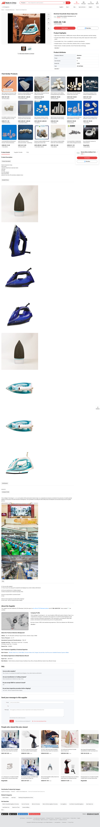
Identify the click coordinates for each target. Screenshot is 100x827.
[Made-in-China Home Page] (8, 2)
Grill (33, 652)
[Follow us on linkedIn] (98, 814)
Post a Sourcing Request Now (39, 721)
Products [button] (23, 2)
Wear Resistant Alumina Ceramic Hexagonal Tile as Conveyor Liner (41, 117)
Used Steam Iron (5, 807)
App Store (5, 814)
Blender (10, 652)
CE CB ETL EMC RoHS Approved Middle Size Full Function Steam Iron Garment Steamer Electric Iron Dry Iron (9, 751)
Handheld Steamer (57, 652)
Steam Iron (15, 652)
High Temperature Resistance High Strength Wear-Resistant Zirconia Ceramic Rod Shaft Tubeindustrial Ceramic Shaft (9, 93)
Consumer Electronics (10, 9)
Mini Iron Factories (36, 804)
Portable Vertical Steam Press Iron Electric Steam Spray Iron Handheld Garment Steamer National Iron (70, 778)
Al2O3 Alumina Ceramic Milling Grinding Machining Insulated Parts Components (58, 93)
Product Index (73, 818)
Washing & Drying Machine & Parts (26, 797)
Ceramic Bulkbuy (25, 807)
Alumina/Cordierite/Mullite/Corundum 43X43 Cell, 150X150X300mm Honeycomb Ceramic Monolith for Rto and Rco (25, 93)
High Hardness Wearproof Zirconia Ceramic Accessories (41, 93)
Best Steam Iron (89, 804)
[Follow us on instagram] (92, 814)
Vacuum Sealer (28, 652)
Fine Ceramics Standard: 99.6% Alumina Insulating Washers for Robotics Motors (89, 93)
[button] (64, 2)
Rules (98, 7)
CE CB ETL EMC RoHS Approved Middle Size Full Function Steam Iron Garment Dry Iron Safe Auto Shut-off (50, 751)
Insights (78, 818)
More (2, 809)
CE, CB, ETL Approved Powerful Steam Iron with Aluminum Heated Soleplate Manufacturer (29, 751)
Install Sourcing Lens (35, 814)
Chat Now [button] (88, 28)
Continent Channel (65, 818)
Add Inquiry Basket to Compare (26, 53)
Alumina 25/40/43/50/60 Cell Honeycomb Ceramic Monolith (24, 117)
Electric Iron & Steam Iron (21, 9)
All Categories (6, 7)
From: (7, 702)
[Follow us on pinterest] (96, 814)
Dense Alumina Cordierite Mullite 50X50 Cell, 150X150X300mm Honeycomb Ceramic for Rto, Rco (58, 142)
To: (8, 706)
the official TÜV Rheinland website (41, 608)
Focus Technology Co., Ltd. (41, 822)
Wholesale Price (58, 818)
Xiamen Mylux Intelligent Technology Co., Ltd (66, 16)
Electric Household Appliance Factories (10, 804)
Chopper (36, 652)
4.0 (82, 154)
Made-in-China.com (44, 819)
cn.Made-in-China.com (63, 819)
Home (2, 9)
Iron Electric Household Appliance (76, 804)
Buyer (67, 7)
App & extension (82, 7)
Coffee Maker (21, 652)
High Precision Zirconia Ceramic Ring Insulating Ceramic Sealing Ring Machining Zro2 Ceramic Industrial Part (57, 117)
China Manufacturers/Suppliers (39, 818)
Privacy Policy (70, 822)
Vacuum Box (41, 652)
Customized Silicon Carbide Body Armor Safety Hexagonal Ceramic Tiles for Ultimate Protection (74, 142)
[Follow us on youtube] (94, 814)
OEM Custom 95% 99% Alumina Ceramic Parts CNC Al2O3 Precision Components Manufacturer (73, 93)
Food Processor (48, 652)
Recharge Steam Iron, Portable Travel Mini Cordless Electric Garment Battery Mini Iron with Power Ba (89, 778)
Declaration (64, 822)
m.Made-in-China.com (53, 819)
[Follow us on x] (90, 814)
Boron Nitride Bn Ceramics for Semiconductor (89, 142)
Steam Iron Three (15, 807)
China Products (29, 818)
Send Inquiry (65, 28)
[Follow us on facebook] (88, 814)
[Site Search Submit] (68, 2)
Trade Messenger (23, 814)
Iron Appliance (63, 804)
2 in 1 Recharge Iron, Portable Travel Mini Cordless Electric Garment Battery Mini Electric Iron (9, 778)
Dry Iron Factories (25, 804)
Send (12, 721)
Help (74, 7)
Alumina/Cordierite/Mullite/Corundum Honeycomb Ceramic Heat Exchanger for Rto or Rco (41, 142)
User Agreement (57, 822)
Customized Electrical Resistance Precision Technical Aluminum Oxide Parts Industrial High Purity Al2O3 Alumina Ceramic (9, 142)
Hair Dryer (13, 797)
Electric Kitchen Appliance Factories (50, 804)
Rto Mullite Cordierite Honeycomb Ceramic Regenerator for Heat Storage (9, 117)
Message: (7, 709)
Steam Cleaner (5, 797)
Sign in (97, 3)
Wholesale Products (50, 818)
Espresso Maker (65, 652)
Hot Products (22, 818)
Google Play (13, 814)
